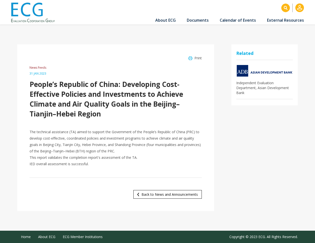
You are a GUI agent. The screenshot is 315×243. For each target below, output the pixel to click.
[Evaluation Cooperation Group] (35, 12)
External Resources (285, 20)
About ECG (165, 20)
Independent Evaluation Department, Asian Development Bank (262, 88)
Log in (299, 7)
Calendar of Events (238, 20)
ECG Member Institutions (83, 236)
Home (26, 236)
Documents (198, 20)
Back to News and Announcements (170, 194)
